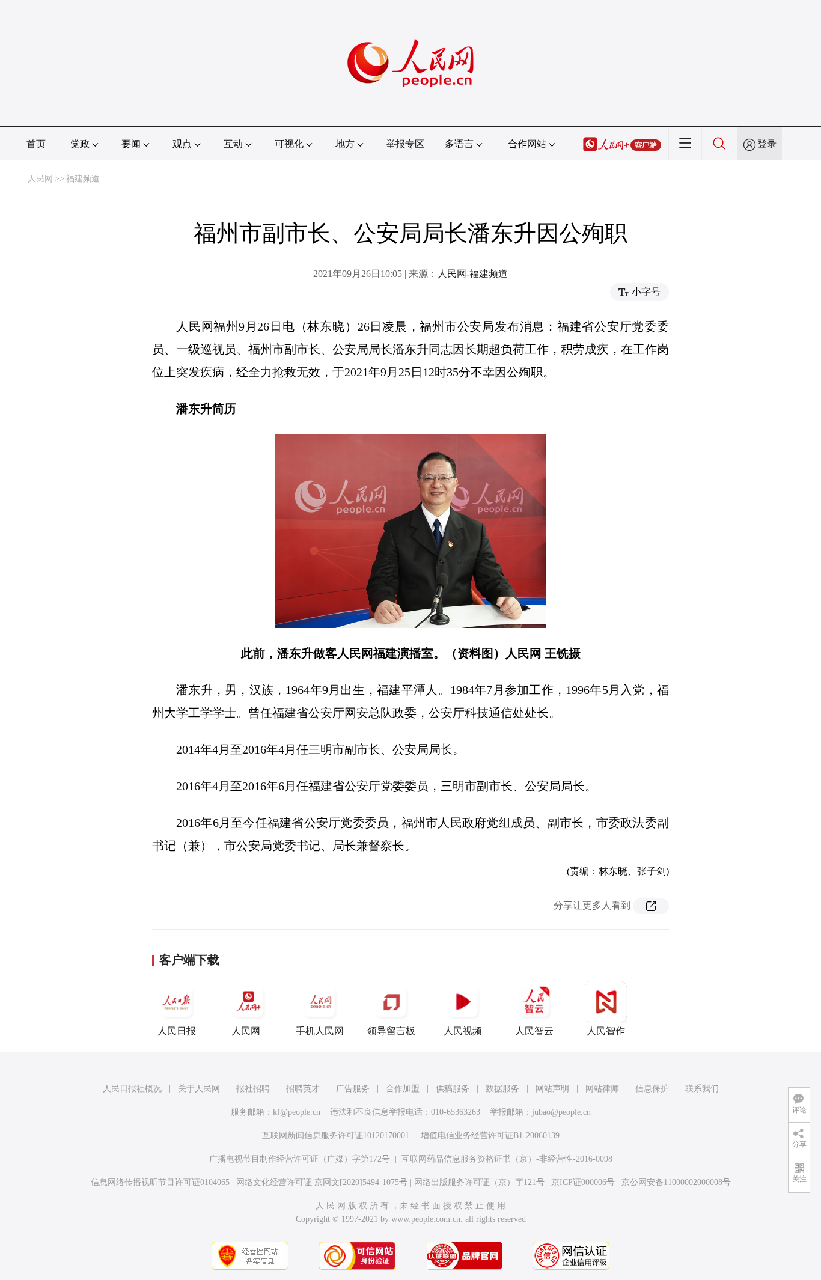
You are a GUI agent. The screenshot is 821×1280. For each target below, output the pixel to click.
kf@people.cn (296, 1112)
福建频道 (83, 178)
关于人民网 (199, 1088)
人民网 (40, 178)
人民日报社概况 (132, 1088)
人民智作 (606, 1031)
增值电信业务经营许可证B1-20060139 (490, 1135)
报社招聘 (253, 1088)
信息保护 (652, 1088)
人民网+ (248, 1031)
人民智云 (534, 1031)
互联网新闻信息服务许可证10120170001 (335, 1135)
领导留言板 (391, 1031)
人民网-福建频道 (473, 274)
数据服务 (502, 1088)
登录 (767, 144)
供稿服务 (452, 1088)
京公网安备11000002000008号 (676, 1182)
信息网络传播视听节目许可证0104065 (160, 1182)
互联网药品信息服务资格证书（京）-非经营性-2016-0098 (506, 1158)
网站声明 (552, 1088)
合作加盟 (403, 1088)
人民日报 (176, 1031)
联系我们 (702, 1088)
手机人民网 (320, 1031)
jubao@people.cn (561, 1112)
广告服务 (353, 1088)
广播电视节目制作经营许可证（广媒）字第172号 (299, 1158)
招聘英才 (303, 1088)
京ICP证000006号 (583, 1182)
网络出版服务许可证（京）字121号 (479, 1182)
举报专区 (405, 144)
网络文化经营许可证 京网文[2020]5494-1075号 (321, 1182)
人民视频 (463, 1031)
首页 (36, 144)
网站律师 (602, 1088)
